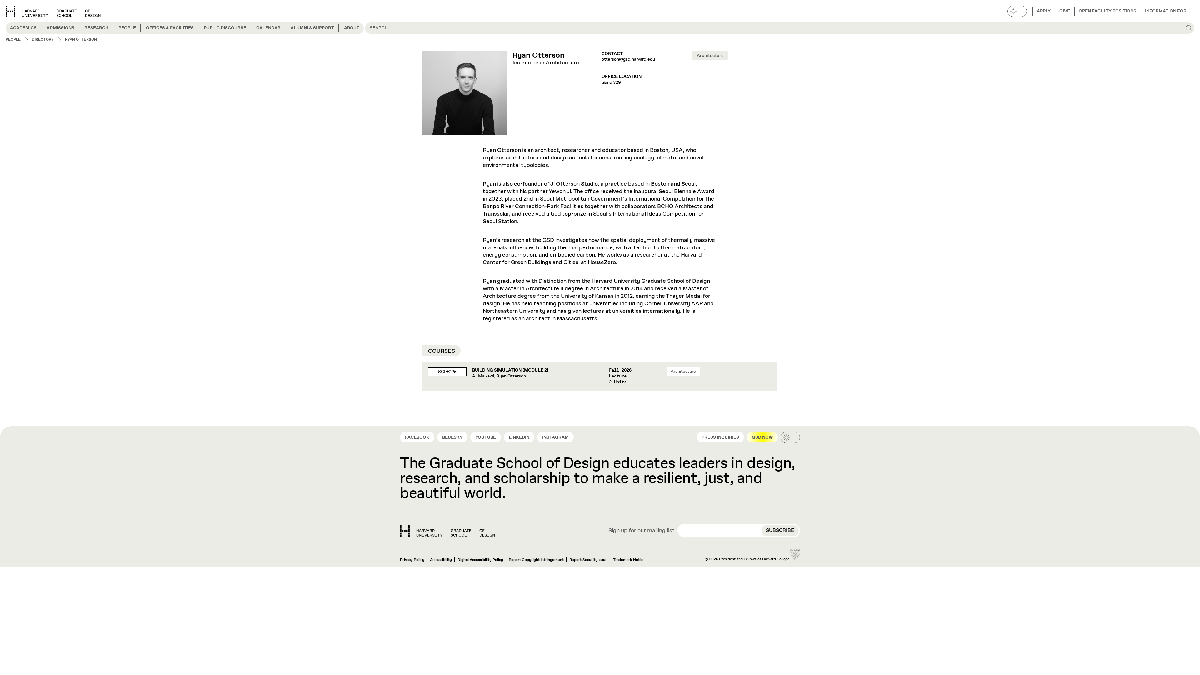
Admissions (60, 28)
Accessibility (441, 560)
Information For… (1167, 11)
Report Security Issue (588, 560)
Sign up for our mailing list (641, 531)
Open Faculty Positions (1107, 11)
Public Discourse (225, 28)
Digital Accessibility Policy (480, 560)
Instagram (555, 437)
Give (1064, 11)
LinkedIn (519, 437)
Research (96, 28)
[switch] (1017, 11)
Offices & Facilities (170, 28)
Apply (1044, 11)
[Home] (447, 531)
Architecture (710, 55)
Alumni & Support (312, 28)
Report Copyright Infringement (536, 560)
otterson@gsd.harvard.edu (628, 59)
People (127, 28)
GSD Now (762, 437)
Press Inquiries (720, 437)
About (351, 28)
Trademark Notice (629, 560)
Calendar (268, 28)
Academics (23, 28)
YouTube (485, 437)
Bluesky (452, 437)
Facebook (417, 437)
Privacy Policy (412, 560)
